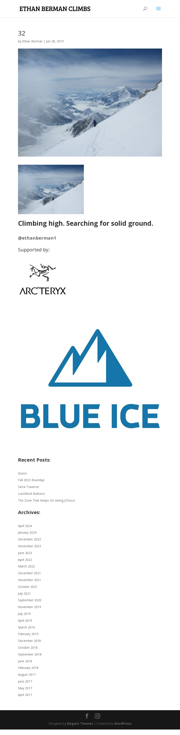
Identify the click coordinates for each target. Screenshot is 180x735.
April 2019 (25, 620)
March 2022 (26, 566)
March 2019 (26, 627)
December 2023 (29, 539)
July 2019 (24, 614)
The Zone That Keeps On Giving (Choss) (46, 500)
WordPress (122, 723)
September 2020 (29, 600)
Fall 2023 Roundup (31, 480)
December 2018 (29, 641)
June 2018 (25, 661)
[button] (51, 189)
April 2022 (25, 560)
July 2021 (24, 593)
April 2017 (25, 695)
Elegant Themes (80, 723)
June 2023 (25, 553)
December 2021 (29, 573)
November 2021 (29, 580)
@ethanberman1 (37, 238)
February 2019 (28, 634)
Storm (22, 473)
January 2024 (27, 532)
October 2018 (28, 647)
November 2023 (29, 546)
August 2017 (27, 674)
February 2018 (28, 668)
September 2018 (29, 654)
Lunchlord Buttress (31, 493)
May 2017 (25, 688)
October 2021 (28, 587)
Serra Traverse (28, 487)
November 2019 (29, 607)
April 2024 (25, 526)
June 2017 (25, 681)
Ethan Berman (32, 41)
